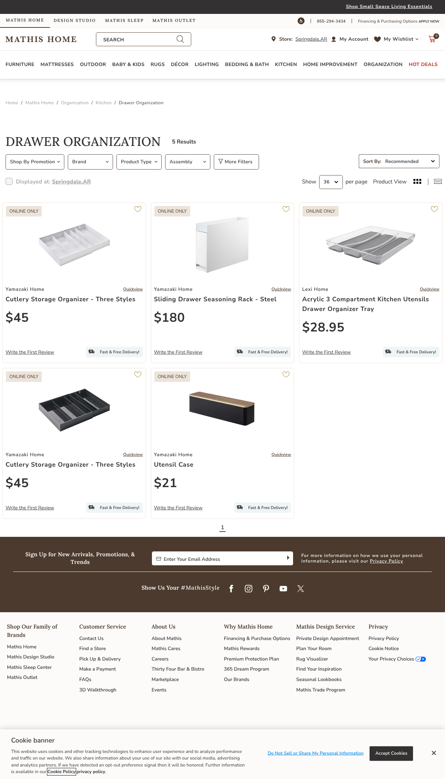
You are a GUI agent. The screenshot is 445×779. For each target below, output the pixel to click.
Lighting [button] (207, 64)
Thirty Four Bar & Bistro (178, 669)
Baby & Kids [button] (128, 64)
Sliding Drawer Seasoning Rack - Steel (215, 299)
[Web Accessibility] (301, 20)
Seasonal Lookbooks (319, 679)
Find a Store (92, 648)
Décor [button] (180, 64)
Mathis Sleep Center (29, 667)
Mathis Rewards (242, 648)
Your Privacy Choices (391, 659)
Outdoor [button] (93, 64)
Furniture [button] (20, 64)
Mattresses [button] (57, 64)
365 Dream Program (246, 669)
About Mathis (166, 638)
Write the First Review (30, 352)
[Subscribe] (287, 558)
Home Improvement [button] (330, 64)
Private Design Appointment (327, 638)
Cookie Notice (384, 648)
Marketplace (165, 679)
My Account (354, 39)
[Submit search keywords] (180, 39)
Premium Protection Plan (251, 659)
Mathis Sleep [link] (124, 20)
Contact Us (91, 638)
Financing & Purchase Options (257, 638)
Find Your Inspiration (319, 669)
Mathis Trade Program (320, 690)
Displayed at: (53, 182)
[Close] (434, 753)
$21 (165, 483)
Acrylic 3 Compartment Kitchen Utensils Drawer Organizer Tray (365, 304)
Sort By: (372, 161)
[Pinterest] (266, 589)
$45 (17, 317)
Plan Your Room (314, 648)
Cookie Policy (61, 772)
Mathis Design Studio (30, 657)
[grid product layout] (417, 182)
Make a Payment (97, 669)
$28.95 (323, 327)
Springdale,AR (71, 182)
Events (159, 690)
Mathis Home (22, 646)
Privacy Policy (386, 561)
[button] (350, 39)
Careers (160, 659)
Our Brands (236, 679)
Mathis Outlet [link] (174, 20)
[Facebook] (231, 589)
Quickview (133, 289)
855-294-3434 (331, 21)
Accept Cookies (391, 753)
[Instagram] (249, 589)
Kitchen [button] (286, 64)
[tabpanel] (222, 333)
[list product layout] (438, 182)
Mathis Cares (166, 648)
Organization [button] (383, 64)
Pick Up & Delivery (100, 659)
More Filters (237, 161)
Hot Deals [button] (423, 64)
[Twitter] (301, 589)
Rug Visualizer (312, 659)
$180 (169, 317)
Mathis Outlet (22, 677)
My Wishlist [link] (398, 39)
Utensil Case (174, 465)
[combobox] (139, 40)
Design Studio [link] (75, 20)
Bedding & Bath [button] (247, 64)
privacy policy (90, 772)
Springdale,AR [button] (311, 39)
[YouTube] (283, 589)
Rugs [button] (158, 64)
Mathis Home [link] (25, 20)
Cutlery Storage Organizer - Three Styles (71, 299)
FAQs (85, 679)
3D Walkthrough (97, 690)
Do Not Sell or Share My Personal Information (316, 753)
